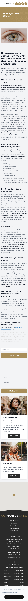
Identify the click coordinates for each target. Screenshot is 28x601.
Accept (14, 597)
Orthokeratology (14, 549)
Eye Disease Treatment (14, 544)
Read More (14, 436)
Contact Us (6, 382)
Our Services (6, 367)
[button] (2, 4)
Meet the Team (7, 372)
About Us (5, 362)
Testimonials (6, 377)
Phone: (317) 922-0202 (14, 562)
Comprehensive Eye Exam (14, 539)
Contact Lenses (14, 541)
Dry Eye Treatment (14, 546)
